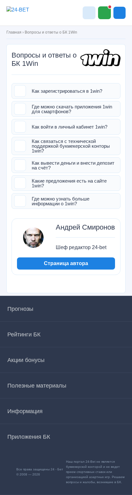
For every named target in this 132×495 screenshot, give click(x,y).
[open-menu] (119, 13)
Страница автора (66, 263)
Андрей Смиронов (85, 227)
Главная (13, 32)
